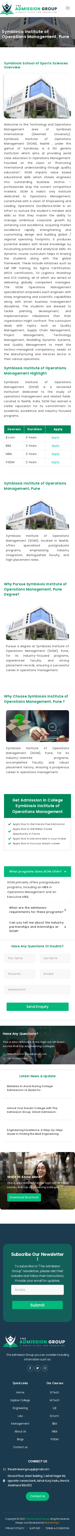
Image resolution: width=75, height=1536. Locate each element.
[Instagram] (45, 1368)
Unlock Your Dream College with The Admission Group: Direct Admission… (32, 1110)
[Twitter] (37, 1368)
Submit (37, 1305)
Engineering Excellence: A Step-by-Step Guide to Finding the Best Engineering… (35, 1132)
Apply (55, 437)
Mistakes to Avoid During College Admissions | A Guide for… (30, 1088)
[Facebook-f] (30, 1368)
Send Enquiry (37, 1006)
